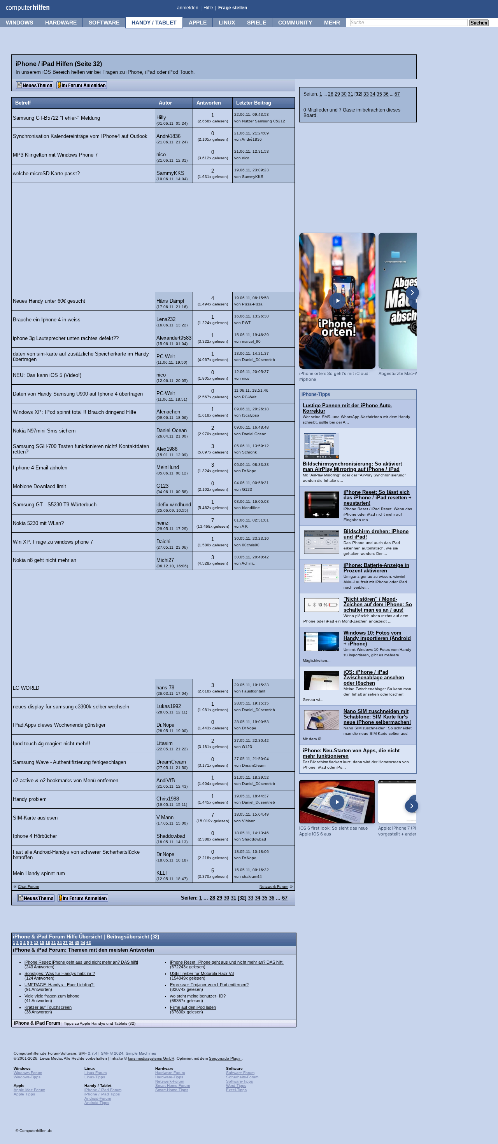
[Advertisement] (153, 237)
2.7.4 (92, 1053)
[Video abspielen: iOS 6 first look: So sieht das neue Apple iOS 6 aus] (337, 801)
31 (350, 94)
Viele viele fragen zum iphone (52, 996)
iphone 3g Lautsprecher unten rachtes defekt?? (66, 338)
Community (295, 22)
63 (88, 942)
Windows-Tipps (27, 1077)
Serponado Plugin (225, 1058)
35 (379, 94)
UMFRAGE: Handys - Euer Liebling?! (60, 984)
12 (36, 942)
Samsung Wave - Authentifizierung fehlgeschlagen (69, 762)
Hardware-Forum (170, 1073)
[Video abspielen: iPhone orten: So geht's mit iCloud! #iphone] (337, 301)
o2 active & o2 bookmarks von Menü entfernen (65, 780)
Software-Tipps (239, 1081)
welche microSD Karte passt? (46, 173)
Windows (19, 22)
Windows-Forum (28, 1073)
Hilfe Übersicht (84, 937)
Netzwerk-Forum (274, 886)
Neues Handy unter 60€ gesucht (49, 301)
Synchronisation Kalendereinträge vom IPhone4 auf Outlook (80, 136)
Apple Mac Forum (29, 1090)
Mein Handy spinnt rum (39, 873)
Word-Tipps (236, 1085)
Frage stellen (232, 7)
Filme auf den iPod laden (193, 1007)
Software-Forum (240, 1073)
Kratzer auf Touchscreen (48, 1007)
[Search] (479, 23)
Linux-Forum (95, 1073)
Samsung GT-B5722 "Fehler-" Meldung (56, 118)
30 (344, 94)
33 (366, 94)
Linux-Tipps (94, 1077)
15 (42, 942)
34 (372, 94)
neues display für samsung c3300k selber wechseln (71, 707)
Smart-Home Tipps (171, 1090)
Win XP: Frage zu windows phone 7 (53, 542)
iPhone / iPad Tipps (102, 1094)
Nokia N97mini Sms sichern (44, 431)
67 (397, 94)
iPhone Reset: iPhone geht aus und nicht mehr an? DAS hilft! (81, 962)
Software (104, 22)
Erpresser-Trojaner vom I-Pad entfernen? (209, 984)
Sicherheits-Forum (242, 1077)
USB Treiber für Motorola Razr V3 (202, 973)
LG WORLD (26, 688)
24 (59, 942)
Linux (227, 22)
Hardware (61, 22)
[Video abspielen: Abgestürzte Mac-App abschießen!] (417, 301)
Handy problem (30, 799)
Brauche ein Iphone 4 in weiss (47, 320)
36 (386, 94)
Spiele (256, 22)
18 (48, 942)
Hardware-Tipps (169, 1077)
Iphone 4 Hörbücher (35, 836)
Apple (198, 22)
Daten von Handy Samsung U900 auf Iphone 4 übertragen (78, 394)
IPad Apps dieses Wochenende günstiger (59, 725)
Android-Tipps (96, 1102)
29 (337, 94)
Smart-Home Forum (172, 1085)
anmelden (187, 7)
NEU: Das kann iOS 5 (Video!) (47, 375)
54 (83, 942)
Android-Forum (97, 1098)
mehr (332, 22)
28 (330, 94)
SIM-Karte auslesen (35, 818)
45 (77, 942)
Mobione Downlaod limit (39, 486)
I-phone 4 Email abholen (40, 468)
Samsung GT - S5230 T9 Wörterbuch (54, 504)
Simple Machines (141, 1053)
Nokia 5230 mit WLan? (38, 523)
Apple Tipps (24, 1094)
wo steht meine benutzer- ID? (198, 996)
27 (65, 942)
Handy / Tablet (154, 22)
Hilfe (208, 7)
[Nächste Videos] (412, 292)
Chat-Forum (28, 886)
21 (53, 942)
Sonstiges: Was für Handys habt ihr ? (60, 973)
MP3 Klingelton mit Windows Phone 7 (55, 155)
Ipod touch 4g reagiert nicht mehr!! (51, 743)
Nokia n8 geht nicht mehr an (44, 560)
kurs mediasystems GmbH (151, 1058)
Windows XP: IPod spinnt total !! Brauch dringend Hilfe (74, 412)
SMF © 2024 (112, 1053)
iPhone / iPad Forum (102, 1090)
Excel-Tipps (236, 1090)
